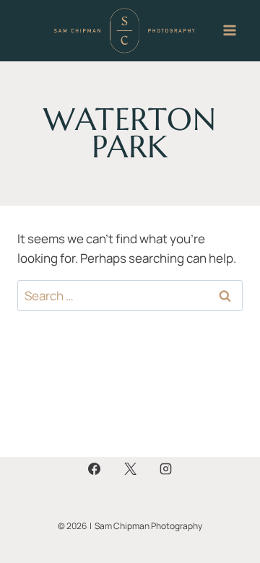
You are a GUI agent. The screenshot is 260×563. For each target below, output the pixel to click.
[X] (130, 469)
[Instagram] (165, 469)
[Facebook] (94, 469)
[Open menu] (229, 30)
